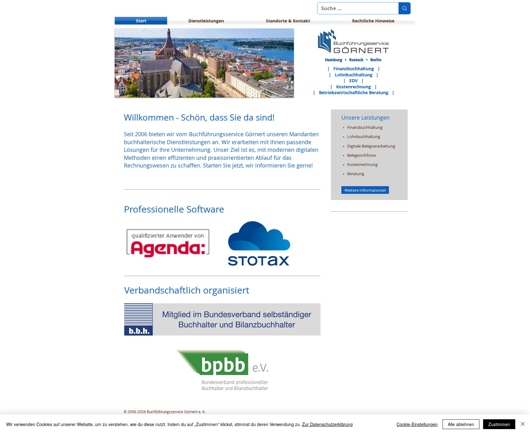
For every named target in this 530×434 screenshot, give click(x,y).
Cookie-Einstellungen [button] (417, 424)
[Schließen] (522, 424)
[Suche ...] (404, 8)
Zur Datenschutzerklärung (327, 424)
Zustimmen (499, 424)
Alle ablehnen (461, 424)
